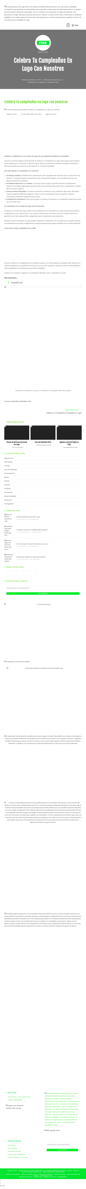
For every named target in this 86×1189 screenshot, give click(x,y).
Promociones (8, 492)
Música (6, 477)
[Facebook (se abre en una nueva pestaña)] (41, 3)
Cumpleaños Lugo (17, 282)
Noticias (6, 481)
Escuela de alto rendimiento (16, 1154)
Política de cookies (60, 1174)
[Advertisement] (43, 136)
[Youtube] (27, 573)
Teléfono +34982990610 (15, 1100)
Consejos (7, 466)
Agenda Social (57, 80)
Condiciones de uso (46, 1175)
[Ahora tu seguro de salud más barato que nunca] (9, 544)
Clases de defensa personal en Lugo (17, 443)
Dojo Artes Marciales (10, 469)
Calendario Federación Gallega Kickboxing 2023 (31, 530)
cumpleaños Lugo (52, 82)
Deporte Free (43, 52)
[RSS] (33, 573)
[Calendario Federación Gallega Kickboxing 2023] (9, 530)
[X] (7, 573)
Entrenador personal (14, 1151)
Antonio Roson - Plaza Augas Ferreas (19, 1097)
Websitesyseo (60, 1172)
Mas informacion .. (11, 278)
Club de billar (8, 462)
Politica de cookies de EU (29, 1174)
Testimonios (8, 500)
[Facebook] (14, 573)
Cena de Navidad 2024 (43, 442)
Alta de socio (12, 1145)
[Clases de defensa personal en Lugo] (9, 517)
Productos (7, 489)
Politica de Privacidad (12, 1174)
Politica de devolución (45, 1174)
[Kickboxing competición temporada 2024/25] (9, 558)
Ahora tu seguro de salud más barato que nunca (32, 544)
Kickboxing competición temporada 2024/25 (31, 557)
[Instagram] (20, 573)
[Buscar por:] (80, 25)
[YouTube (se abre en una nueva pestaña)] (46, 3)
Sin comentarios (34, 519)
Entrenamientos (9, 473)
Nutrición (7, 485)
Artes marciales (12, 1148)
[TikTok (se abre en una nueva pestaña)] (48, 3)
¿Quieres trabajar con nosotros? (18, 1157)
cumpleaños (42, 82)
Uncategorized (8, 504)
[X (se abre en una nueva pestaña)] (38, 3)
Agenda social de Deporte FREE (69, 443)
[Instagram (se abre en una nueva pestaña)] (43, 3)
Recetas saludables (10, 496)
